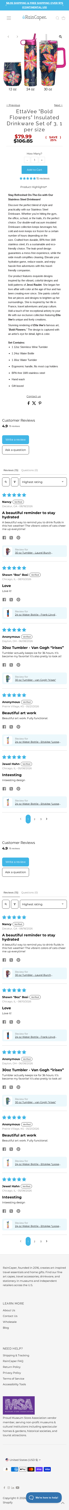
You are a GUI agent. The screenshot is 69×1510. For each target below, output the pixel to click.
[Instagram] (9, 1488)
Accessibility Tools (14, 1384)
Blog (6, 1327)
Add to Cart (34, 169)
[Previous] (6, 5)
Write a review (15, 439)
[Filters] (14, 481)
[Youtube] (17, 1488)
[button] (28, 178)
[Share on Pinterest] (40, 404)
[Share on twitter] (11, 538)
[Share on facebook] (4, 538)
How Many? (34, 153)
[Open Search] (57, 18)
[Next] (62, 5)
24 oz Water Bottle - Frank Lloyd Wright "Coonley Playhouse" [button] (35, 614)
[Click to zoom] (60, 37)
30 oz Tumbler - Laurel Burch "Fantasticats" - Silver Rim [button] (33, 552)
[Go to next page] (47, 819)
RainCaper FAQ (13, 1361)
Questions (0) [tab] (29, 470)
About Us (9, 1310)
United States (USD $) (24, 1460)
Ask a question (15, 450)
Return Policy (12, 1367)
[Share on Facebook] (29, 404)
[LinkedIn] (13, 1488)
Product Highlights (32, 187)
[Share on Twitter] (34, 404)
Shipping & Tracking (16, 1355)
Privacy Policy (12, 1372)
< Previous (13, 105)
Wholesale (10, 1322)
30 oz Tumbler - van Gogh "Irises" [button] (35, 680)
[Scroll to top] (61, 1502)
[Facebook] (4, 1488)
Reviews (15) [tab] (11, 470)
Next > (58, 105)
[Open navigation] (9, 18)
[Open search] (6, 481)
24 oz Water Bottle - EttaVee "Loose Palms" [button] (37, 741)
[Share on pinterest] (18, 538)
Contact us (34, 396)
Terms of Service (13, 1378)
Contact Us (10, 1316)
